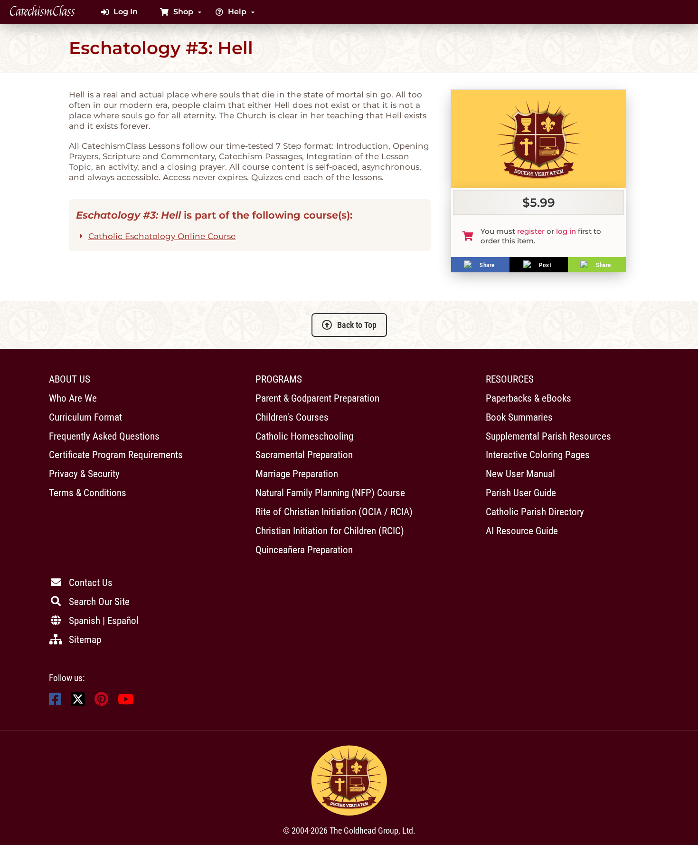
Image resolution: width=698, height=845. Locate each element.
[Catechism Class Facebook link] (55, 701)
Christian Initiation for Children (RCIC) (329, 531)
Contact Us (91, 582)
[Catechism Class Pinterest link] (101, 701)
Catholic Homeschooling (304, 436)
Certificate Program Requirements (116, 455)
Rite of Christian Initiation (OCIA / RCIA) (334, 512)
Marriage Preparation (296, 474)
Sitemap (85, 639)
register (531, 231)
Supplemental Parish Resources (548, 436)
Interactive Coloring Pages (538, 455)
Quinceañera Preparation (304, 550)
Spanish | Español (104, 620)
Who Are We (73, 398)
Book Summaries (519, 417)
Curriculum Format (85, 417)
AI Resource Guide (522, 531)
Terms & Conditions (87, 493)
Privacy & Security (84, 474)
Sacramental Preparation (304, 455)
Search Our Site (99, 601)
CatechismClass (42, 12)
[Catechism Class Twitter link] (78, 703)
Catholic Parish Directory (535, 512)
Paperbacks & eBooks (528, 398)
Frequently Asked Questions (104, 436)
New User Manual (520, 474)
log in (566, 231)
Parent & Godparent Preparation (317, 398)
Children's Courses (292, 417)
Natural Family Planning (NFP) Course (330, 493)
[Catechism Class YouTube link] (126, 701)
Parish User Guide (521, 493)
